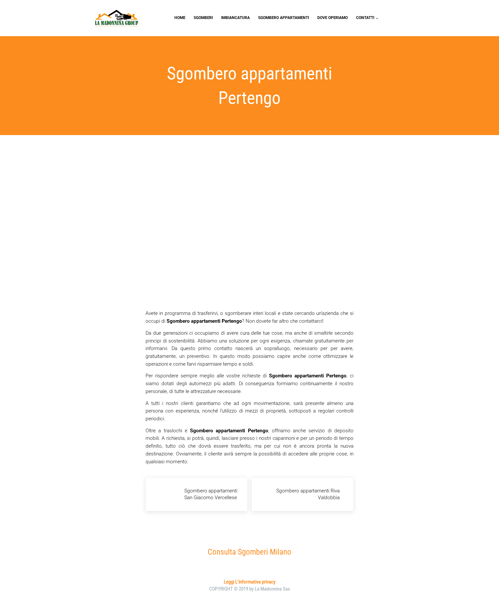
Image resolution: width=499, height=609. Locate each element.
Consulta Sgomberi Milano (249, 552)
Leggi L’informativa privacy (249, 582)
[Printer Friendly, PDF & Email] (160, 474)
